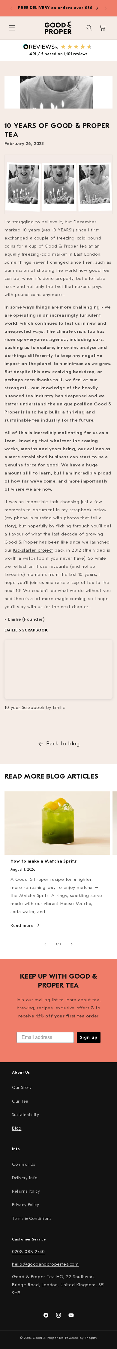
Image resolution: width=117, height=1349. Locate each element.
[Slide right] (71, 944)
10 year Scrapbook (24, 707)
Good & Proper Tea (48, 1338)
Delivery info (25, 1177)
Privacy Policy (25, 1204)
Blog (16, 1128)
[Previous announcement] (11, 8)
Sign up (89, 1037)
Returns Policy (26, 1191)
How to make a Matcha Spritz (43, 861)
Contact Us (23, 1164)
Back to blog (63, 744)
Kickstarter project (33, 550)
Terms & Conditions (31, 1218)
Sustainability (25, 1114)
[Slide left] (45, 944)
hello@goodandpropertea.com (45, 1264)
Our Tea (20, 1101)
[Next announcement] (105, 8)
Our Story (22, 1087)
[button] (12, 27)
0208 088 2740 (28, 1251)
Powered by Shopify (81, 1338)
